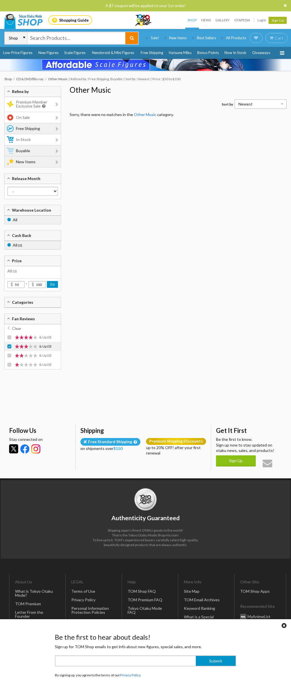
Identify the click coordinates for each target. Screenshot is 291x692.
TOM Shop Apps (255, 591)
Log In (261, 20)
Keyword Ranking (199, 608)
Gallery (222, 20)
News (206, 20)
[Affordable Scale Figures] (145, 65)
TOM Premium (28, 603)
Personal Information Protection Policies (90, 610)
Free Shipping (152, 52)
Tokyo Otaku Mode (144, 20)
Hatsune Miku (180, 52)
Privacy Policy (83, 599)
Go (52, 284)
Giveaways (261, 52)
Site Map (191, 591)
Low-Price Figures (17, 52)
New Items (178, 38)
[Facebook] (24, 448)
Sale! (155, 38)
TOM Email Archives (202, 599)
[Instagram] (35, 448)
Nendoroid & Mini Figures (113, 52)
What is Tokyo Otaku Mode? (34, 593)
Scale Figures (75, 52)
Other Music (90, 89)
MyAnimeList (259, 616)
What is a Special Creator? (199, 618)
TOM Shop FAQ (142, 591)
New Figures (48, 52)
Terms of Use (83, 591)
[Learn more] (43, 106)
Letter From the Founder (29, 614)
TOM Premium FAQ (145, 599)
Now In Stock (235, 52)
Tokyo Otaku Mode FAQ (145, 610)
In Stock (23, 139)
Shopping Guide (74, 20)
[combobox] (76, 38)
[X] (13, 448)
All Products (236, 38)
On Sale (23, 117)
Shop (192, 20)
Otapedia (242, 20)
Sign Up (278, 20)
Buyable (23, 150)
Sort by (227, 104)
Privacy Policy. (130, 675)
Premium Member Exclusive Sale (31, 104)
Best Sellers (206, 38)
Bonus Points (208, 52)
